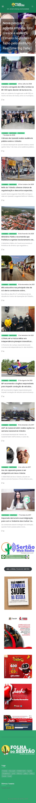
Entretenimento (21, 771)
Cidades (5, 84)
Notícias (13, 84)
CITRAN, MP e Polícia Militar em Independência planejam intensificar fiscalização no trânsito (16, 341)
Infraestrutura (6, 773)
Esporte (30, 771)
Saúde (4, 776)
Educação (12, 771)
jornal (13, 773)
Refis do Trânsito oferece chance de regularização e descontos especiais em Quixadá (16, 190)
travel (9, 776)
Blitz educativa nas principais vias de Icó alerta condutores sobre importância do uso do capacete (16, 290)
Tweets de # (5, 788)
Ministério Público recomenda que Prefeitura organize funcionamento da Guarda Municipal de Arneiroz (17, 240)
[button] (18, 33)
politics (26, 773)
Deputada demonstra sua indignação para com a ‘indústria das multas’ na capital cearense (17, 521)
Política (21, 133)
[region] (18, 33)
